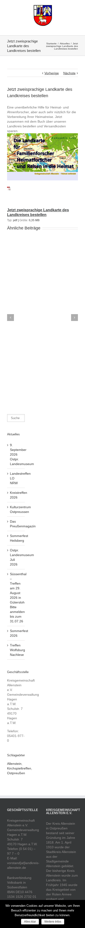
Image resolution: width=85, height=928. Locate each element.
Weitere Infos (52, 921)
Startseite (51, 43)
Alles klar (30, 921)
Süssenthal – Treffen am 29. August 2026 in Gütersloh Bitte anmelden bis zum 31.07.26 (18, 597)
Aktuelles (65, 43)
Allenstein (14, 764)
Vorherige (51, 73)
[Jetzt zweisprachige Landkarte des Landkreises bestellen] (9, 187)
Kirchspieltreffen (19, 768)
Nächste (69, 73)
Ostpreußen (16, 773)
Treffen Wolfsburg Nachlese (17, 650)
